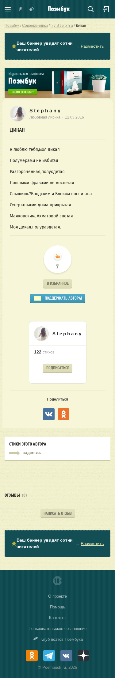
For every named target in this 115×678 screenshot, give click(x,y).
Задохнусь (57, 453)
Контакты (57, 617)
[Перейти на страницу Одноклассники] (32, 655)
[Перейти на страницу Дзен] (83, 655)
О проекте (57, 596)
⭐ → (57, 46)
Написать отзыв (58, 513)
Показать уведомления (20, 9)
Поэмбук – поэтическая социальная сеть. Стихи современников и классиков (59, 9)
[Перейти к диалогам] (31, 9)
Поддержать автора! (63, 298)
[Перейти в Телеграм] (49, 655)
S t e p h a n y (44, 110)
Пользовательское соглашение (57, 628)
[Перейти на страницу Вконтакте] (66, 655)
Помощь (57, 607)
